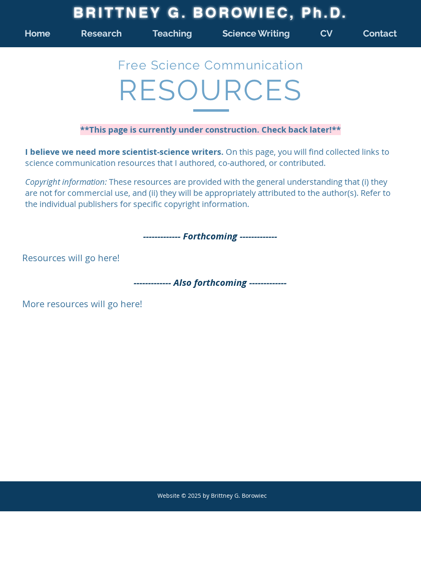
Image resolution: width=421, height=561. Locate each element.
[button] (101, 33)
